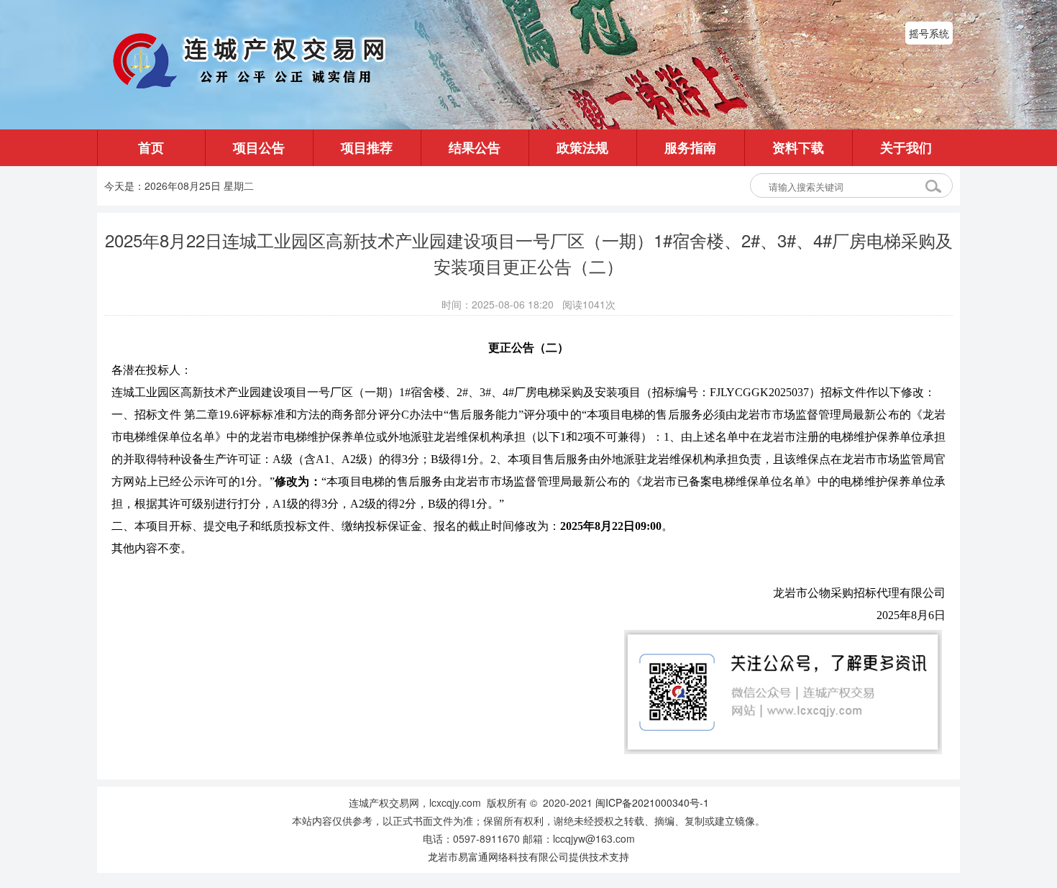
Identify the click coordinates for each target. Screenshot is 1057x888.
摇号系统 (929, 33)
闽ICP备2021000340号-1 (652, 802)
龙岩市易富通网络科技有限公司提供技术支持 (528, 856)
